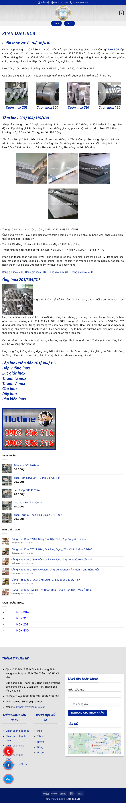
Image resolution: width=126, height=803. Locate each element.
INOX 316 (22, 618)
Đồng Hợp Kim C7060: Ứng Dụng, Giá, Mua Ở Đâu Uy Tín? (46, 579)
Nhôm (40, 741)
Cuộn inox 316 (78, 107)
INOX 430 (22, 630)
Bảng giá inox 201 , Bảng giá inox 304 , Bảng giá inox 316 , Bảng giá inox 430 (47, 271)
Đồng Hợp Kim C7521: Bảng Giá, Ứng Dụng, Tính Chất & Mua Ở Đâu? (52, 549)
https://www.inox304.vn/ (30, 706)
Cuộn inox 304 (48, 107)
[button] (4, 13)
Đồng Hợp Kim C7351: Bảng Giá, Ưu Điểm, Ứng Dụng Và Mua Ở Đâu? (52, 559)
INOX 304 (22, 612)
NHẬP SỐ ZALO (76, 689)
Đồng (40, 747)
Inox (39, 730)
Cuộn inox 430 (109, 107)
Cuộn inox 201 (16, 107)
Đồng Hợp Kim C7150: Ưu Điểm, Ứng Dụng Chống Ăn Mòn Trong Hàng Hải (55, 569)
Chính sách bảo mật (17, 730)
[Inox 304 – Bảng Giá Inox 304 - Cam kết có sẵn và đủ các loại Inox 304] (63, 13)
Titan (40, 736)
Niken (40, 752)
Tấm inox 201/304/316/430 (25, 118)
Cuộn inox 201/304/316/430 (26, 43)
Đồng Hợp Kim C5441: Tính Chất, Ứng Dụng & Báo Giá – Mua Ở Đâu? (52, 590)
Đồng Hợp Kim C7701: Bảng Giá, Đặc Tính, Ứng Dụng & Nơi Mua (49, 539)
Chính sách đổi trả (16, 764)
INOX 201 (22, 624)
